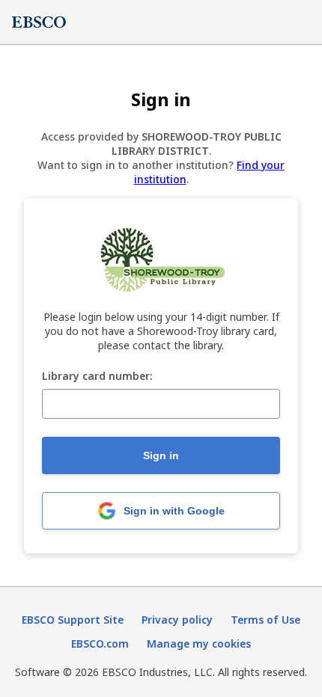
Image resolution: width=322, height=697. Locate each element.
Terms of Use (265, 619)
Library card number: (97, 376)
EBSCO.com (100, 643)
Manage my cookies (199, 643)
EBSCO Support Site (73, 619)
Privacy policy (177, 619)
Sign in (161, 455)
